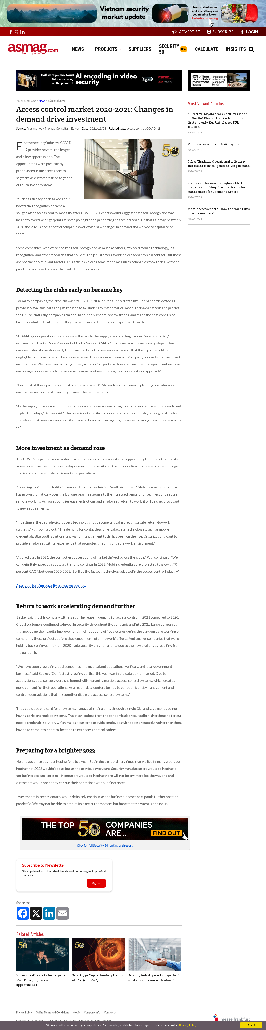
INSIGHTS (236, 49)
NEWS (78, 49)
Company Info (92, 1012)
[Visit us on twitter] (16, 31)
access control (136, 128)
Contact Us (110, 1012)
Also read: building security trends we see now (51, 585)
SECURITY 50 (169, 49)
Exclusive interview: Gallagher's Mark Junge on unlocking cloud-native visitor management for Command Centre (217, 187)
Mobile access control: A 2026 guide (213, 144)
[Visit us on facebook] (10, 31)
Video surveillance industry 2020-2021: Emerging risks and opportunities (40, 980)
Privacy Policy (24, 1012)
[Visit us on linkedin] (22, 31)
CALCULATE (206, 49)
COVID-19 (153, 128)
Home (32, 100)
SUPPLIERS (140, 49)
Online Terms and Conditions (52, 1012)
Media (76, 1012)
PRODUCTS (106, 49)
